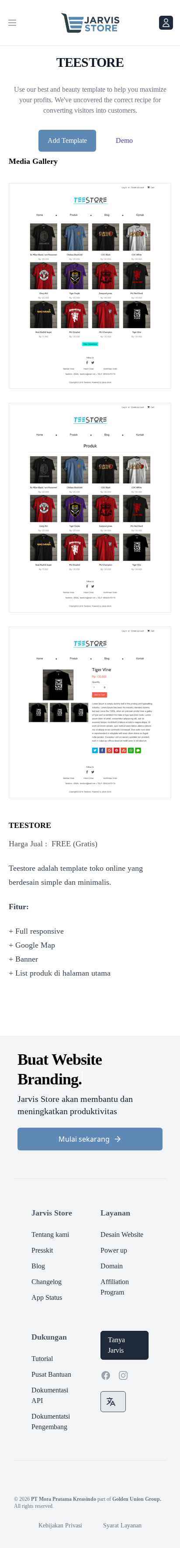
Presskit (42, 1230)
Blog (38, 1246)
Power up (113, 1230)
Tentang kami (50, 1215)
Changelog (46, 1262)
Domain (111, 1246)
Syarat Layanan (122, 1506)
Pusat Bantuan (51, 1354)
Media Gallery (33, 161)
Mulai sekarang (84, 1119)
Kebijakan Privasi (60, 1506)
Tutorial (42, 1339)
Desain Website (121, 1215)
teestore (30, 825)
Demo (124, 140)
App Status (46, 1277)
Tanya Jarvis (116, 1325)
